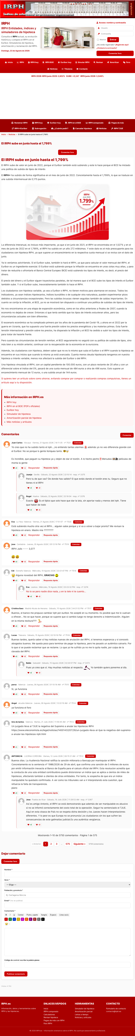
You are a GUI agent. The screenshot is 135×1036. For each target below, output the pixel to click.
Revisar (99, 62)
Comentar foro (115, 53)
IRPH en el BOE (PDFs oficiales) (23, 406)
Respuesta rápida (51, 468)
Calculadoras (49, 1014)
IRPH (22, 62)
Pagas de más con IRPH (54, 1020)
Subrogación (40, 128)
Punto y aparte (32, 915)
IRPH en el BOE (74, 123)
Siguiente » (79, 844)
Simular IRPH (83, 62)
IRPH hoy (34, 62)
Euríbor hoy (66, 62)
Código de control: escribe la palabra (21, 960)
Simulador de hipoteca (19, 414)
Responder (34, 468)
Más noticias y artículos (19, 422)
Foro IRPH (48, 1023)
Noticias (53, 69)
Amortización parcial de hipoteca (24, 418)
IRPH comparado (95, 123)
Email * (13, 901)
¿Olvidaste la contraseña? (107, 48)
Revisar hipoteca (51, 1017)
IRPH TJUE (118, 128)
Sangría (44, 915)
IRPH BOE (49, 62)
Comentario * (9, 911)
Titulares (68, 69)
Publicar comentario (16, 974)
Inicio (10, 62)
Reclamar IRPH (20, 123)
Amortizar (114, 62)
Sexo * (7, 880)
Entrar (113, 39)
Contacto (83, 69)
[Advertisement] (67, 99)
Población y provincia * (13, 890)
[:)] (7, 924)
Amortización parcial (83, 1011)
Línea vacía (63, 915)
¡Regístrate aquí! (122, 45)
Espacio (53, 915)
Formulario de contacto (116, 1008)
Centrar (20, 915)
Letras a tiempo (81, 1014)
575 (68, 844)
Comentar (127, 435)
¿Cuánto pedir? (61, 128)
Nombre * (8, 870)
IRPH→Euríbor (21, 128)
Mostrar (103, 40)
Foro (128, 62)
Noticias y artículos (83, 1017)
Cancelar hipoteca (83, 128)
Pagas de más (117, 123)
